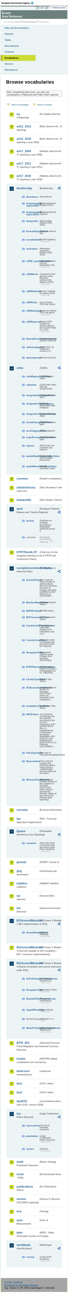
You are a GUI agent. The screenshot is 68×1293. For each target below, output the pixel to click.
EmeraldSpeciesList (32, 231)
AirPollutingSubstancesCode (32, 978)
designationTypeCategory (32, 403)
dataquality (32, 221)
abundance (32, 197)
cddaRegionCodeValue (32, 376)
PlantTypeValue (32, 753)
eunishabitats (32, 239)
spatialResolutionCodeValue (32, 466)
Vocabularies (11, 58)
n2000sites (31, 302)
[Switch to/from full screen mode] (47, 8)
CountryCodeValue (32, 640)
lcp (19, 1113)
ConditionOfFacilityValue (32, 625)
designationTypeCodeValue (32, 414)
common (22, 478)
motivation (32, 248)
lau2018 (22, 1101)
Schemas (9, 52)
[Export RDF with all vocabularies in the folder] (59, 189)
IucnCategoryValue (32, 431)
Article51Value (32, 580)
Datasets (9, 34)
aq (18, 114)
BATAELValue (32, 611)
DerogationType (32, 990)
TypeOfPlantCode (32, 1010)
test (19, 1211)
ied (19, 908)
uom (19, 1220)
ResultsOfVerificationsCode (32, 998)
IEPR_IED (23, 1042)
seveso (21, 1199)
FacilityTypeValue (32, 679)
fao (19, 818)
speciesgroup (32, 357)
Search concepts (44, 105)
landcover (23, 1071)
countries (31, 843)
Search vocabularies (20, 105)
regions (30, 445)
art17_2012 (24, 163)
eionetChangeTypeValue (32, 422)
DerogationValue (32, 652)
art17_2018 (24, 175)
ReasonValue (32, 761)
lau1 (19, 1083)
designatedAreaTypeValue (32, 395)
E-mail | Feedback (14, 1282)
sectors (30, 1149)
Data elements (12, 46)
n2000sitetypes (32, 310)
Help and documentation (17, 28)
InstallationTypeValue (32, 706)
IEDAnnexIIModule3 (28, 947)
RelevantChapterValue (32, 779)
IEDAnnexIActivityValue (32, 687)
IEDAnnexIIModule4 (28, 963)
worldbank (24, 1245)
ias (18, 895)
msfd (20, 1161)
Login (41, 8)
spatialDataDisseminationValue (32, 456)
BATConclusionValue (32, 617)
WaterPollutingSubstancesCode (32, 1028)
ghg (19, 871)
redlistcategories (32, 347)
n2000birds (32, 274)
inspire (21, 1058)
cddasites (31, 385)
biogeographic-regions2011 (32, 213)
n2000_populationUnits (32, 261)
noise (20, 1174)
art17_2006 (24, 151)
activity (30, 520)
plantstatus (32, 1136)
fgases (21, 831)
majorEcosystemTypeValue (32, 437)
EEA (19, 3)
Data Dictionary (29, 22)
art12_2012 (24, 126)
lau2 (19, 1092)
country (30, 1257)
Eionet (18, 22)
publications (25, 1186)
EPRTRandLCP (27, 552)
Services (9, 64)
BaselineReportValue (32, 602)
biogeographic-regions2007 (32, 204)
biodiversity (24, 188)
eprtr (20, 508)
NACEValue (32, 714)
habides (22, 883)
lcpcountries (32, 1125)
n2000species (32, 321)
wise (19, 1232)
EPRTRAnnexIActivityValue (32, 667)
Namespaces (11, 69)
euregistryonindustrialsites (28, 568)
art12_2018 (24, 138)
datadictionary (26, 487)
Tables (8, 40)
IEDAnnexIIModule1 (28, 920)
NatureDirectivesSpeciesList (32, 339)
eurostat (22, 809)
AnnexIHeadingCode (32, 932)
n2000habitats (32, 291)
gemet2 (21, 862)
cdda (20, 367)
